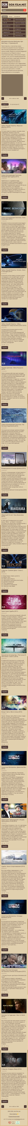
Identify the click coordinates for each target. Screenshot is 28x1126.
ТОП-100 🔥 (7, 19)
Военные (6, 29)
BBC (5, 22)
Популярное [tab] (17, 16)
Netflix (17, 26)
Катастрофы (6, 26)
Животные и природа (20, 22)
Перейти (4, 155)
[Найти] (24, 10)
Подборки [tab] (4, 16)
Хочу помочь (13, 1114)
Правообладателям (14, 1116)
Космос (5, 35)
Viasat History (19, 35)
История (18, 29)
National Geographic (20, 19)
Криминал (6, 32)
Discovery (18, 32)
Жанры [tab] (10, 16)
